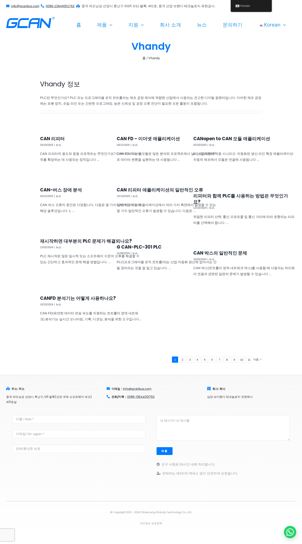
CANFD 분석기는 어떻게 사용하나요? (78, 298)
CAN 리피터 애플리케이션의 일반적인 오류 (160, 190)
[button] (290, 532)
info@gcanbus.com (137, 389)
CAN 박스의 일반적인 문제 (220, 253)
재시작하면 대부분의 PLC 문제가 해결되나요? (86, 241)
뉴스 (58, 144)
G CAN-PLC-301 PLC (139, 247)
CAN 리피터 (52, 138)
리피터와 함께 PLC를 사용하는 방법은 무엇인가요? (240, 199)
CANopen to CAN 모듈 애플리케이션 (231, 138)
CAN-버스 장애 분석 (61, 190)
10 (241, 359)
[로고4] (30, 18)
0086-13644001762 (140, 397)
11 (249, 359)
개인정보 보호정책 (151, 523)
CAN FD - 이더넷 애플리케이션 (148, 138)
